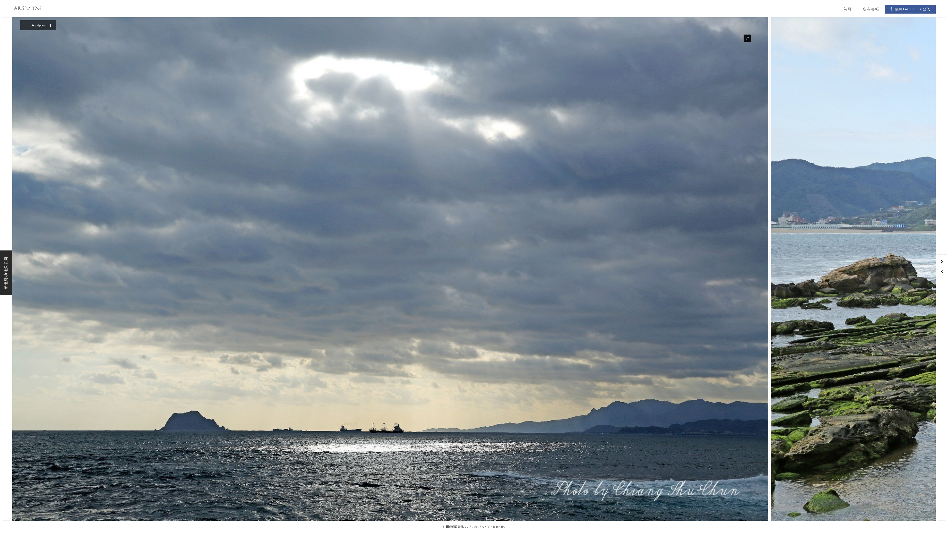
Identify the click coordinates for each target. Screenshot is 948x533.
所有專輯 (871, 9)
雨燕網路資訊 (455, 526)
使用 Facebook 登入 (912, 9)
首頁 (847, 9)
